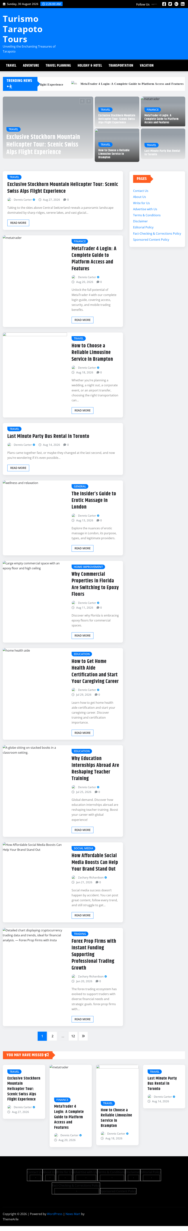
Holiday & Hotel (90, 65)
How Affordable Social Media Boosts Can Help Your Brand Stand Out (95, 862)
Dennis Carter (23, 199)
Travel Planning (58, 65)
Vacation (147, 65)
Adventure (31, 65)
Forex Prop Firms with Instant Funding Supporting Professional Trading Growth (94, 954)
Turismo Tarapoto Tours (23, 28)
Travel (11, 65)
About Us (139, 197)
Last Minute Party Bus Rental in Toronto (162, 153)
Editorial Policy (143, 227)
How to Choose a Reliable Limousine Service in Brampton (114, 154)
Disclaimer (140, 221)
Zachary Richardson (91, 877)
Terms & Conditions (147, 215)
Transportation (121, 65)
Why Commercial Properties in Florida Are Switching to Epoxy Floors (95, 584)
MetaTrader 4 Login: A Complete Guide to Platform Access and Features (52, 144)
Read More (18, 223)
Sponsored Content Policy (151, 240)
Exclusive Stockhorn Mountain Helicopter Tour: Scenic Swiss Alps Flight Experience (116, 119)
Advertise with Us (145, 209)
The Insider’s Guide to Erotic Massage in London (94, 500)
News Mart (73, 1214)
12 (73, 1036)
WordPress (54, 1214)
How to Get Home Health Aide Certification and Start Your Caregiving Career (95, 671)
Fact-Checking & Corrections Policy (157, 234)
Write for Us (141, 203)
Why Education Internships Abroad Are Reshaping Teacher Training (95, 768)
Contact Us (140, 191)
